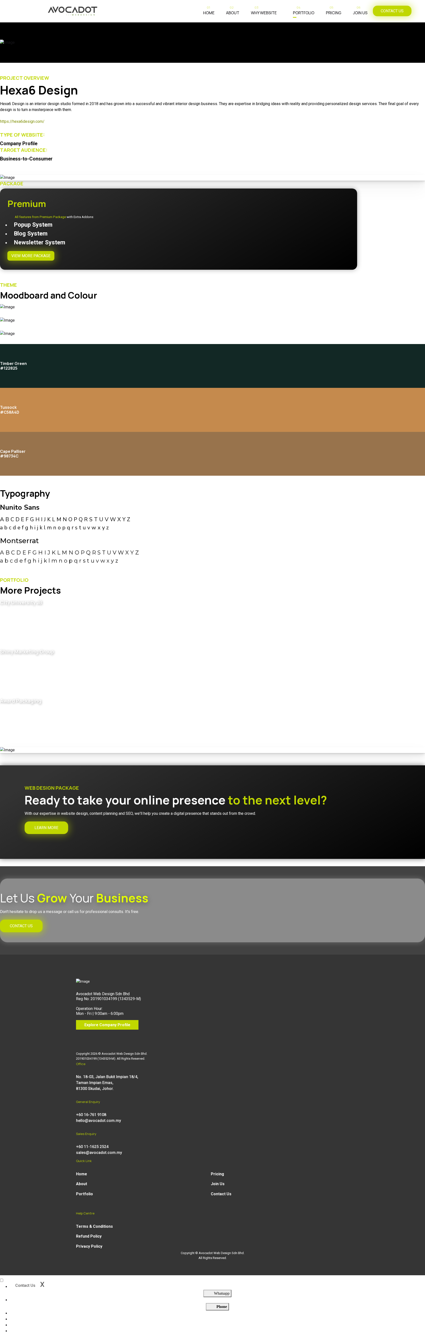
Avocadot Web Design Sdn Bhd (124, 1053)
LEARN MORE (46, 827)
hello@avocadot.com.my (98, 1120)
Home (208, 12)
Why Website (264, 12)
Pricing (333, 12)
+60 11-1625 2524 (92, 1146)
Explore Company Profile (107, 1025)
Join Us (360, 12)
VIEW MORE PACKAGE (30, 255)
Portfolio (303, 12)
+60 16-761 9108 (91, 1114)
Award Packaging (20, 700)
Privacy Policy (89, 1246)
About (232, 12)
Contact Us (221, 1194)
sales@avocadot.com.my (99, 1152)
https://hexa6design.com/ (22, 121)
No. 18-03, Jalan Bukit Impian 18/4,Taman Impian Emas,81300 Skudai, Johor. (107, 1082)
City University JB (21, 602)
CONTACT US (392, 11)
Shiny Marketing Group (27, 651)
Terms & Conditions (94, 1226)
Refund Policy (89, 1236)
